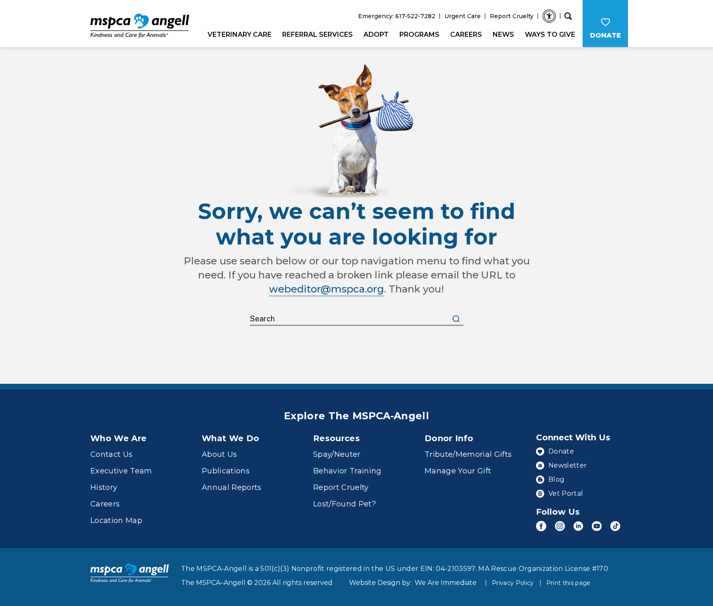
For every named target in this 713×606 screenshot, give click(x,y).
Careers (466, 34)
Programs (419, 34)
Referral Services (317, 34)
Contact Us (111, 454)
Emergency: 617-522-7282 (396, 16)
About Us (219, 454)
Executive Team (121, 470)
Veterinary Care (240, 34)
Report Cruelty (512, 16)
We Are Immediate (446, 583)
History (103, 487)
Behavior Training (347, 470)
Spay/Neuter (337, 454)
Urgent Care (462, 16)
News (503, 34)
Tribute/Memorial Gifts (468, 454)
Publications (226, 470)
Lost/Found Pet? (344, 504)
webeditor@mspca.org (326, 289)
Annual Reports (232, 487)
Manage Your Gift (458, 470)
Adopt (376, 34)
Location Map (116, 520)
